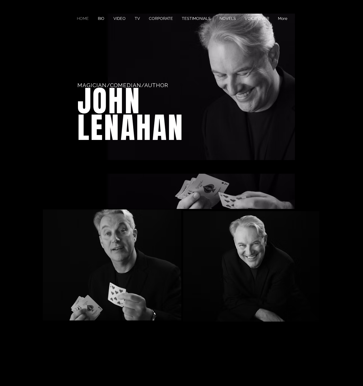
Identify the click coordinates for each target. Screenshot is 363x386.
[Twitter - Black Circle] (301, 371)
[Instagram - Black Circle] (312, 371)
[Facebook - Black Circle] (290, 371)
